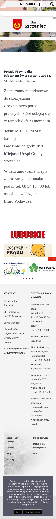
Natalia (9, 81)
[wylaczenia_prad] (28, 250)
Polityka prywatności (32, 512)
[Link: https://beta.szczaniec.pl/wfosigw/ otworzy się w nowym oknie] (42, 268)
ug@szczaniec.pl (12, 322)
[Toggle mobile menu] (54, 18)
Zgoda (18, 512)
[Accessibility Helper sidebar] (52, 4)
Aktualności (32, 81)
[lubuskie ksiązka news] (28, 234)
